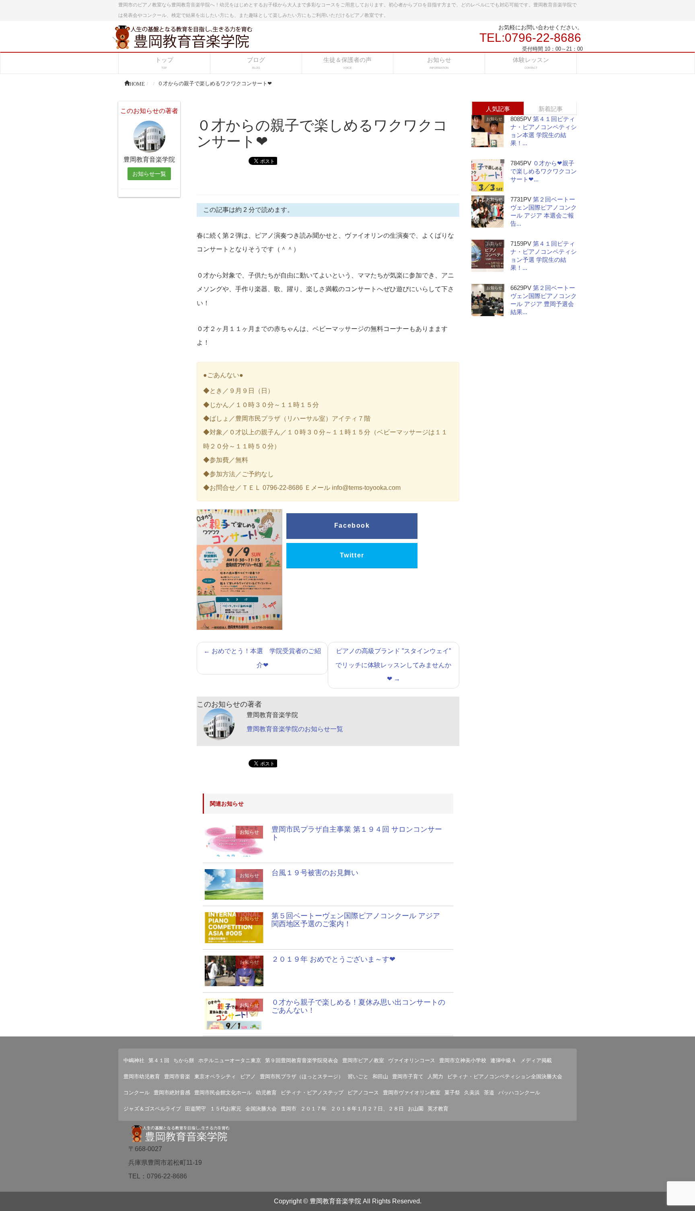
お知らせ (249, 832)
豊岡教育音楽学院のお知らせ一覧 (295, 729)
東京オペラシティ (215, 1076)
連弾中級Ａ (503, 1060)
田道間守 (195, 1109)
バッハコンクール (519, 1093)
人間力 (435, 1076)
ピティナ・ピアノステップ (312, 1093)
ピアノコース (363, 1093)
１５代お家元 (225, 1109)
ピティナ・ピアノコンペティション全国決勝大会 (504, 1076)
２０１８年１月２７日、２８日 (367, 1109)
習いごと (358, 1076)
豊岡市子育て (408, 1076)
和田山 (380, 1076)
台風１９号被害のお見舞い (314, 873)
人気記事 (498, 108)
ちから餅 (183, 1060)
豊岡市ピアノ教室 (363, 1060)
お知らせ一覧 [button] (149, 174)
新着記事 (551, 108)
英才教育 (438, 1109)
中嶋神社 (133, 1060)
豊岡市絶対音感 (172, 1093)
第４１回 (158, 1060)
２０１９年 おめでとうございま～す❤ (333, 959)
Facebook (352, 525)
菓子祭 (452, 1093)
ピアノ (248, 1076)
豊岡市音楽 (177, 1076)
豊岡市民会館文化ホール (223, 1093)
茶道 (489, 1093)
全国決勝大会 (261, 1109)
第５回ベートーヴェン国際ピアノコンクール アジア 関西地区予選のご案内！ (355, 920)
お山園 (416, 1109)
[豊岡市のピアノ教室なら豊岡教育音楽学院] (182, 36)
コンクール (136, 1093)
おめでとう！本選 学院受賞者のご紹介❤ (262, 658)
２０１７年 (313, 1109)
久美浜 (472, 1093)
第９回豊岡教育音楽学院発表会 (301, 1060)
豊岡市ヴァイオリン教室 (411, 1093)
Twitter (352, 555)
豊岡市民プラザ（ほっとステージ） (301, 1076)
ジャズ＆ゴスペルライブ (152, 1109)
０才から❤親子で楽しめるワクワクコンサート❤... (543, 171)
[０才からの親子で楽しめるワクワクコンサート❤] (234, 840)
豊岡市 (288, 1109)
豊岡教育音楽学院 (335, 1201)
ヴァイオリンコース (411, 1060)
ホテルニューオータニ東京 (229, 1060)
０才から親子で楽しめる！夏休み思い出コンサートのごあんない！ (358, 1006)
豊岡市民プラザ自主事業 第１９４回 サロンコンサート (356, 833)
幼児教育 (266, 1093)
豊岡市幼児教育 (141, 1076)
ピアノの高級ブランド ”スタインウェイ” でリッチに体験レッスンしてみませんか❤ (393, 665)
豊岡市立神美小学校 (462, 1060)
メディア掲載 (536, 1060)
